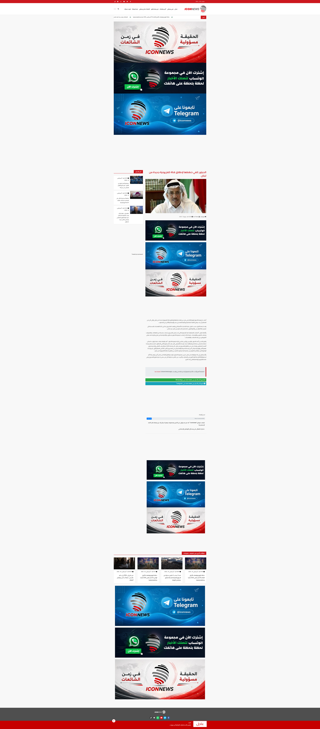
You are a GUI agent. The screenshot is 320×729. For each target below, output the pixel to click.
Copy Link (149, 418)
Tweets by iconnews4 (137, 254)
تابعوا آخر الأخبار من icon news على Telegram (190, 383)
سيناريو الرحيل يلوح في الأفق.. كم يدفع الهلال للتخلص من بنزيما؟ (123, 185)
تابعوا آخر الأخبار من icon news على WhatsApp (190, 380)
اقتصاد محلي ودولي (144, 9)
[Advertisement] (175, 399)
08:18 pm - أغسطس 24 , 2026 (172, 571)
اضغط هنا (157, 371)
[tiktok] (151, 717)
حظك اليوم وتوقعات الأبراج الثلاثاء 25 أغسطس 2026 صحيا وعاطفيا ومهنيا (196, 578)
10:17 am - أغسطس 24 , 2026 (148, 571)
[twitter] (127, 1)
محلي (175, 9)
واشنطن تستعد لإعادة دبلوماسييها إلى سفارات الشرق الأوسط (135, 17)
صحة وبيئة (135, 9)
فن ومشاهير (154, 9)
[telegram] (117, 1)
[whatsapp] (121, 1)
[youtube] (124, 1)
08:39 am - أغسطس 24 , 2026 (124, 571)
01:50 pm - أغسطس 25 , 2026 (196, 571)
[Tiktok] (115, 1)
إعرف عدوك (127, 9)
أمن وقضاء (163, 9)
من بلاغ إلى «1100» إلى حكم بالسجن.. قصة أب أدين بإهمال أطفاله (125, 578)
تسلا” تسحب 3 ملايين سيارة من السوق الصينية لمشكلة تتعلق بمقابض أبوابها (172, 578)
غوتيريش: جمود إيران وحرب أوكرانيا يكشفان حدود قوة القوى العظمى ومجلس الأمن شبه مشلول (123, 217)
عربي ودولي (170, 9)
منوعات (203, 216)
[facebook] (130, 1)
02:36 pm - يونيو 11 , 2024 (185, 216)
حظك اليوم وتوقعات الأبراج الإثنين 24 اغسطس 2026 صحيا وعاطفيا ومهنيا (148, 578)
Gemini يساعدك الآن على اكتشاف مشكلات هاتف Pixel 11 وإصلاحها (122, 200)
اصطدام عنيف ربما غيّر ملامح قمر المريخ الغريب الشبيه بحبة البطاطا (172, 17)
